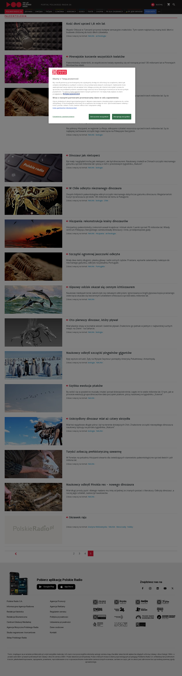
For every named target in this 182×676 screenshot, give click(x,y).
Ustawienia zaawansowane (63, 116)
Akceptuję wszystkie (122, 117)
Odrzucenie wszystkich (99, 117)
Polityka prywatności (71, 94)
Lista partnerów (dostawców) (65, 108)
